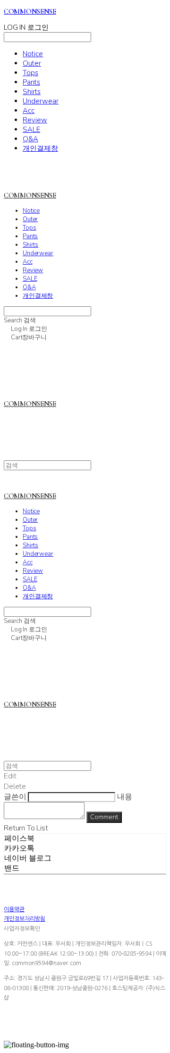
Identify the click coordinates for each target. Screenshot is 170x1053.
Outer (32, 63)
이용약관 (14, 909)
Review (35, 120)
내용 (124, 797)
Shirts (32, 91)
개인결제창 (40, 148)
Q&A (30, 139)
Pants (31, 82)
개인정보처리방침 (24, 919)
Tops (30, 73)
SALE (31, 129)
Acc (28, 110)
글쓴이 (15, 797)
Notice (33, 54)
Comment (104, 817)
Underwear (41, 101)
